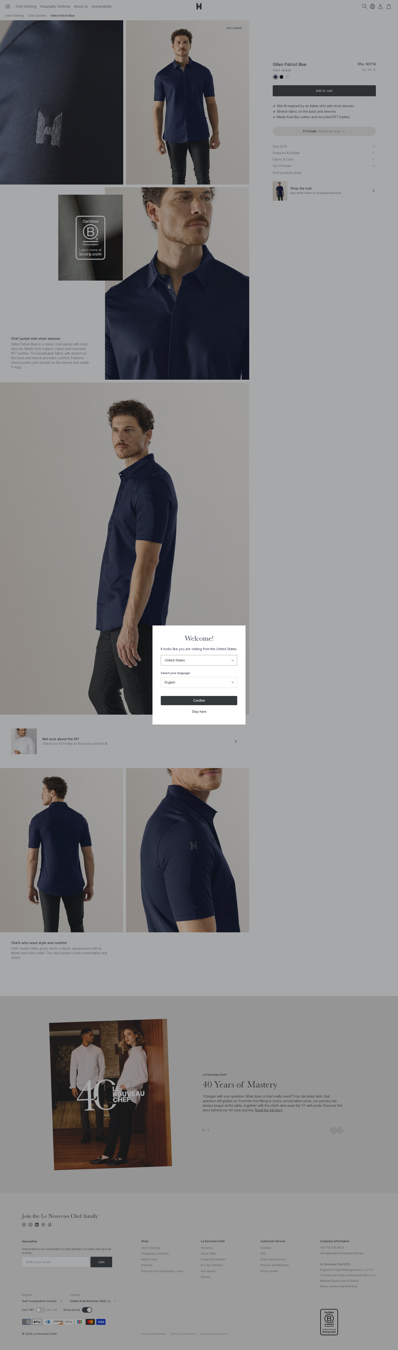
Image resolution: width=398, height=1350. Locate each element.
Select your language (175, 673)
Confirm (199, 700)
